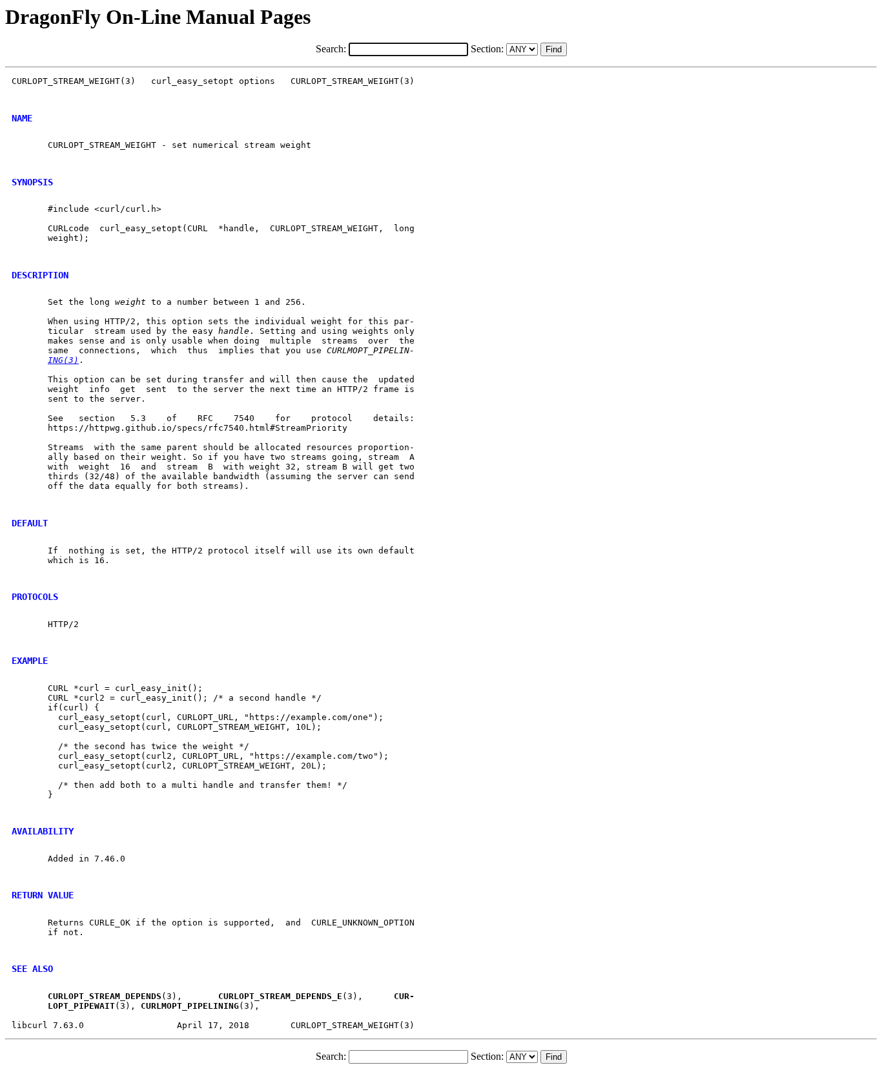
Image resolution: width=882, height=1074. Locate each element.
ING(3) (63, 360)
